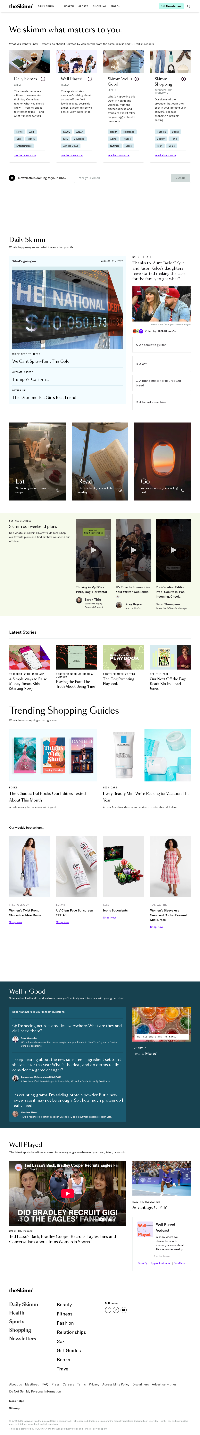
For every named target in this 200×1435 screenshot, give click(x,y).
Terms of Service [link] (91, 1428)
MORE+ (115, 6)
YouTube (179, 1263)
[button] (29, 106)
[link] (21, 6)
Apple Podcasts (161, 1263)
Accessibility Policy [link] (115, 1384)
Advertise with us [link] (164, 1384)
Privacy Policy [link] (71, 1428)
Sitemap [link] (14, 1408)
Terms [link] (81, 1384)
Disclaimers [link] (140, 1384)
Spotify (142, 1263)
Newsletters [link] (22, 1339)
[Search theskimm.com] (188, 6)
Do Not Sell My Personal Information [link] (35, 1391)
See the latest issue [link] (25, 155)
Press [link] (56, 1384)
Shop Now (15, 922)
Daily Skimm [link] (46, 6)
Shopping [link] (99, 6)
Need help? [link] (16, 1400)
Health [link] (69, 6)
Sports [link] (83, 6)
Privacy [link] (94, 1384)
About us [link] (15, 1384)
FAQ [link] (45, 1384)
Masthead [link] (32, 1384)
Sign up (180, 178)
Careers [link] (68, 1384)
